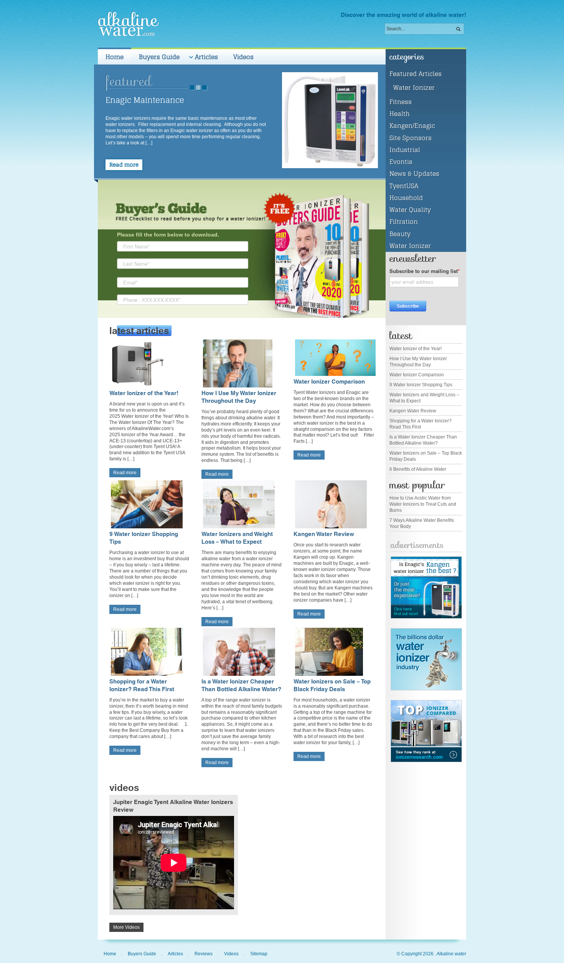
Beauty (400, 234)
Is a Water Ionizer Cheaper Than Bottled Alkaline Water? (241, 686)
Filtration (403, 221)
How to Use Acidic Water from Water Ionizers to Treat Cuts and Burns (422, 504)
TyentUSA (403, 186)
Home (115, 57)
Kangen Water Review (324, 534)
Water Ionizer (414, 87)
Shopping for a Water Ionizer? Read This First (141, 686)
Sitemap (258, 953)
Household (406, 198)
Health (399, 113)
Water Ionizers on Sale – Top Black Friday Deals (332, 686)
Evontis (400, 161)
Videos (243, 57)
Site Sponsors (410, 138)
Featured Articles (415, 74)
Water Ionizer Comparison (329, 382)
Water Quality (410, 209)
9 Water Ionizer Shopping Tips (143, 538)
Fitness (400, 102)
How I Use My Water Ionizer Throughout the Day (238, 397)
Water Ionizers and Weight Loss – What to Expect (237, 538)
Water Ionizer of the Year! (143, 393)
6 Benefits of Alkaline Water (417, 469)
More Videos (126, 927)
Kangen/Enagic (412, 125)
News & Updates (414, 173)
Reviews (204, 953)
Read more (124, 164)
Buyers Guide (159, 57)
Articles (202, 58)
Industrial (404, 150)
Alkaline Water (128, 24)
